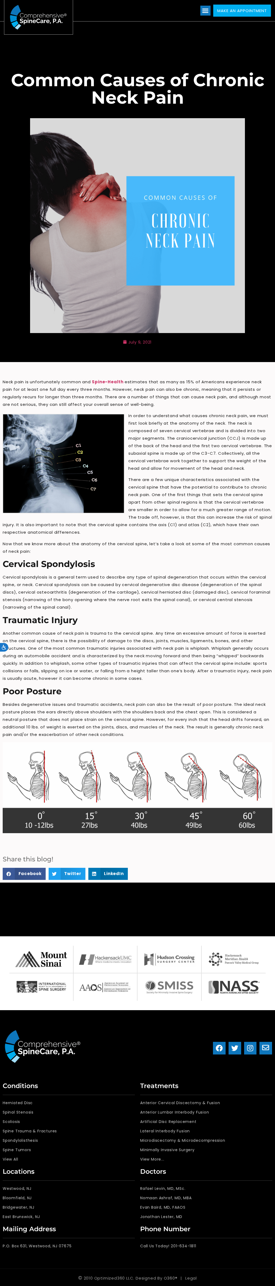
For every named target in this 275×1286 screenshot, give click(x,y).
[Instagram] (250, 1048)
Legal (191, 1278)
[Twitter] (235, 1048)
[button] (205, 11)
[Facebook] (219, 1048)
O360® (171, 1278)
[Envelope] (265, 1048)
